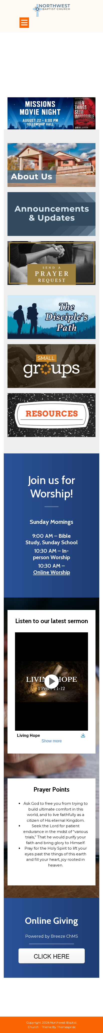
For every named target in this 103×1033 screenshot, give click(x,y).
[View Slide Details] (52, 113)
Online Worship (51, 572)
